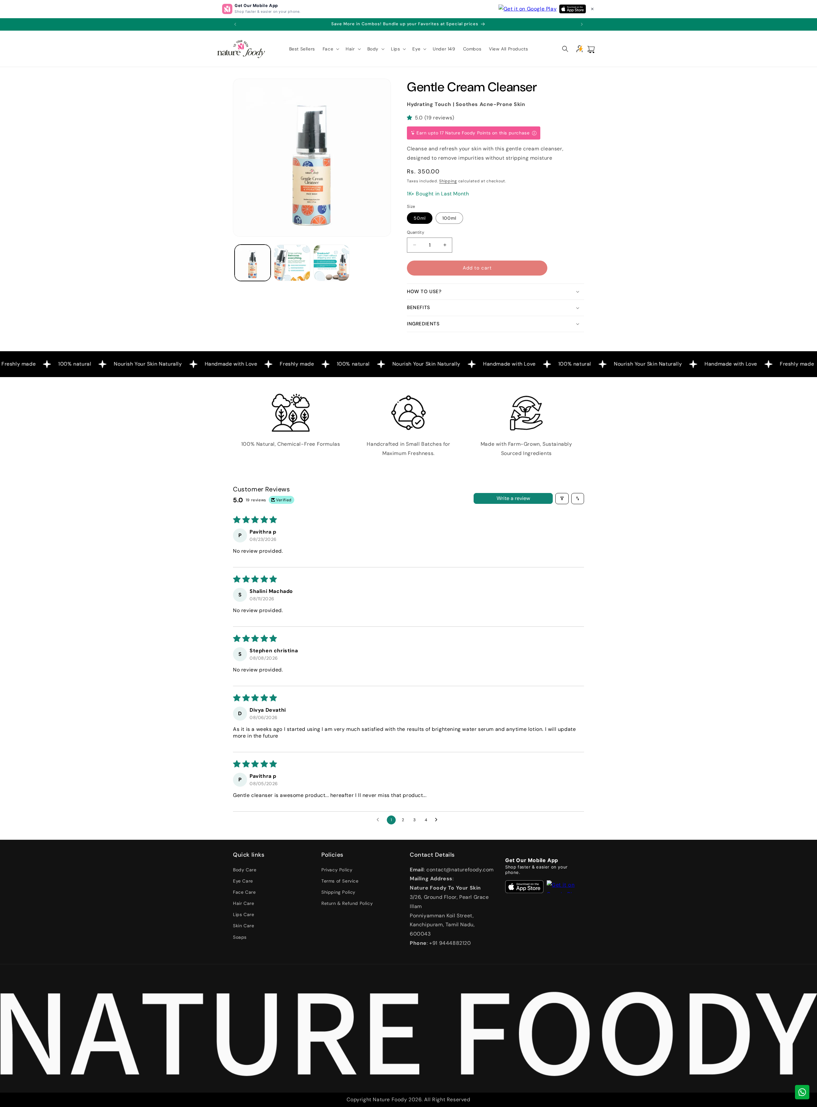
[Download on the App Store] (524, 886)
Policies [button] (332, 855)
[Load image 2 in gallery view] (292, 263)
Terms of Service (340, 881)
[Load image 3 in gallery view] (331, 263)
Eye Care (243, 881)
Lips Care (243, 914)
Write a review (513, 498)
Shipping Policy (338, 892)
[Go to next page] (438, 819)
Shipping (448, 181)
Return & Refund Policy (347, 903)
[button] (592, 8)
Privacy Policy (336, 870)
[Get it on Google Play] (568, 886)
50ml (420, 218)
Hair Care (243, 903)
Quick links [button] (249, 855)
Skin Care (243, 926)
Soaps (240, 937)
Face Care (244, 892)
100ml (449, 218)
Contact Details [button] (432, 855)
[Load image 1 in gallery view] (253, 263)
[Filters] (562, 498)
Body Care (244, 870)
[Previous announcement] (235, 24)
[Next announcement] (582, 24)
